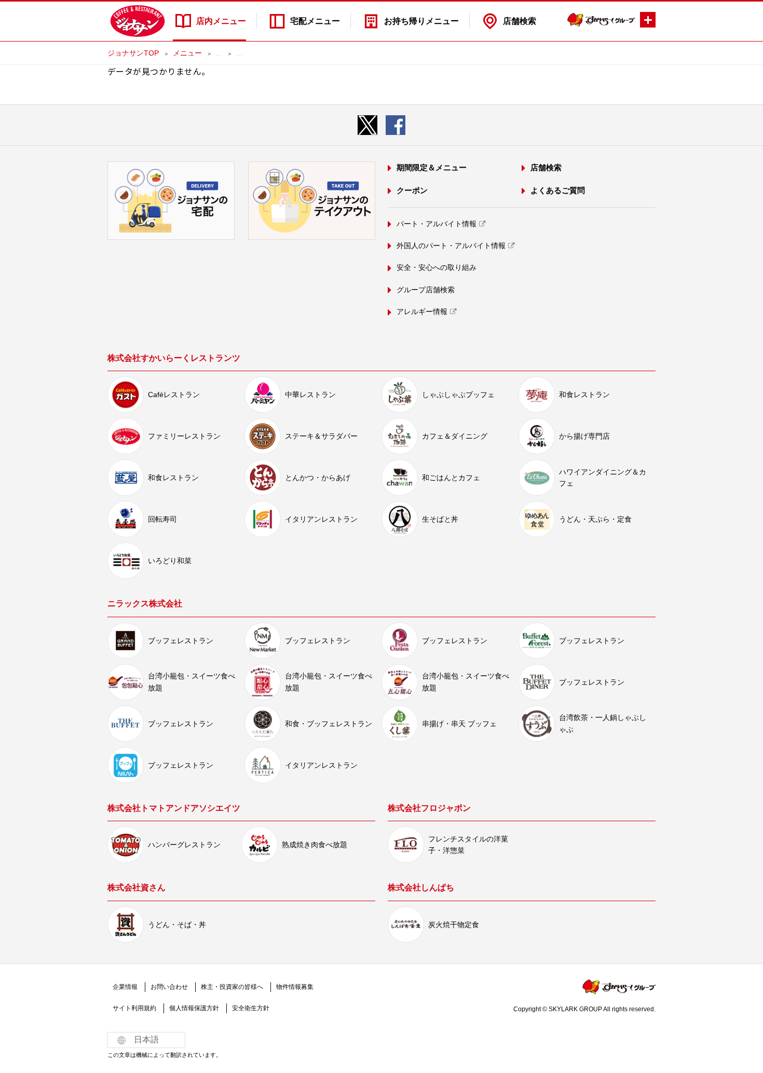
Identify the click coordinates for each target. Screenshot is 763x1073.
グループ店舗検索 (426, 290)
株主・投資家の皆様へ (232, 986)
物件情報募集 (295, 986)
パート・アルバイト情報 (436, 224)
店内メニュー (221, 21)
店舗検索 (519, 21)
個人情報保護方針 (194, 1008)
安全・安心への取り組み (436, 267)
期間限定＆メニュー (432, 167)
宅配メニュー (315, 21)
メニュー (187, 53)
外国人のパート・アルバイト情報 (451, 245)
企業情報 (125, 986)
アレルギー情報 (422, 311)
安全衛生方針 (250, 1008)
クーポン (412, 190)
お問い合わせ (169, 986)
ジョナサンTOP (133, 53)
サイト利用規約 (134, 1008)
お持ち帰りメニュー (421, 21)
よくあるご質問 (557, 190)
